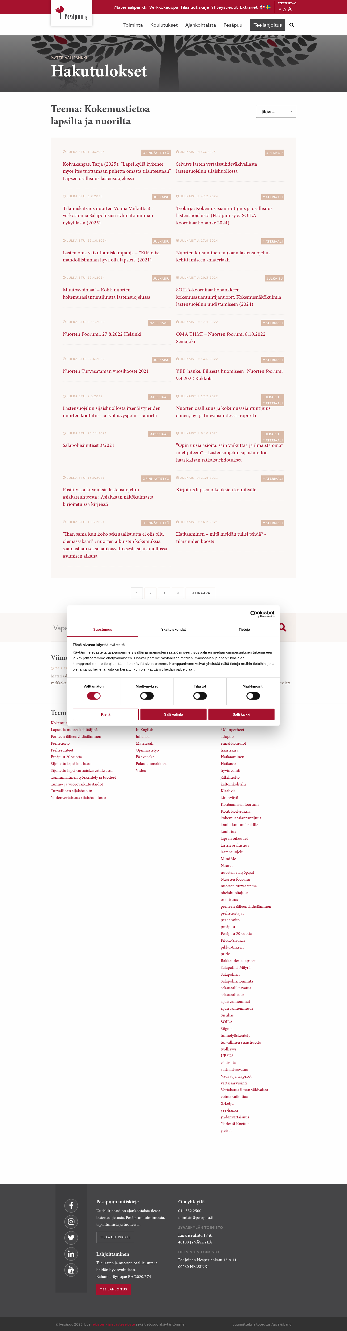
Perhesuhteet (62, 750)
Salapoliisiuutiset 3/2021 (88, 445)
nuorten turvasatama (239, 886)
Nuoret (227, 865)
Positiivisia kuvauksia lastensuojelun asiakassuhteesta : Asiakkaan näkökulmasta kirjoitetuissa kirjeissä (108, 497)
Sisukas (227, 1015)
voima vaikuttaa (234, 1096)
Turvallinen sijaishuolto (71, 791)
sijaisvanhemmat (235, 1001)
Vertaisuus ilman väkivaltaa (244, 1089)
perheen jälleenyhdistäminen (246, 906)
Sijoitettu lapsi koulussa (71, 763)
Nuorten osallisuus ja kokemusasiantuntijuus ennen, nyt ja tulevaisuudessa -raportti (223, 411)
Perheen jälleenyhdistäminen (76, 736)
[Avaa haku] (291, 24)
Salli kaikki (241, 715)
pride (225, 954)
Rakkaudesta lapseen (239, 960)
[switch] (147, 696)
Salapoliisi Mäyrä (235, 967)
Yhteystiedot (224, 7)
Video (141, 770)
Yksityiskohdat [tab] (173, 629)
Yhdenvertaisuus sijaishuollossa (78, 797)
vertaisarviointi (234, 1083)
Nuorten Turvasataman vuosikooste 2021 (106, 371)
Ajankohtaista (200, 25)
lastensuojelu (232, 852)
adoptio (227, 736)
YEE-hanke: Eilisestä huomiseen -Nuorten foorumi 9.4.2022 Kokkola (229, 374)
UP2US (227, 1055)
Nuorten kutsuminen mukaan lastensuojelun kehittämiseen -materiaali (223, 256)
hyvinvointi (230, 770)
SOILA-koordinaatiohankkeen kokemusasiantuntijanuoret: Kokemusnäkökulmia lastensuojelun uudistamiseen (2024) (228, 297)
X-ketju (227, 1103)
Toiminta (133, 25)
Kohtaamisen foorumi (240, 804)
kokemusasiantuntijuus (241, 818)
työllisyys (229, 1049)
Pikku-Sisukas (233, 940)
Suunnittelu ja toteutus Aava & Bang (262, 1324)
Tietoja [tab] (244, 629)
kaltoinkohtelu (233, 784)
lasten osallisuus (235, 845)
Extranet (249, 7)
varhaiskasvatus (234, 1069)
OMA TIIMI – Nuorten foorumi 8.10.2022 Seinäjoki (221, 337)
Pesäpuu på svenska (268, 7)
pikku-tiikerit (232, 947)
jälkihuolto (230, 777)
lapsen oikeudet (234, 838)
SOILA (227, 1021)
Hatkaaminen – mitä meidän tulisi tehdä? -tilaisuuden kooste (221, 537)
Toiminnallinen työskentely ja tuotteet (83, 777)
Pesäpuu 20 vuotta (66, 757)
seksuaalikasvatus (236, 988)
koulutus (228, 831)
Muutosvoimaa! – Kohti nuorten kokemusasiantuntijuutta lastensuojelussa (106, 293)
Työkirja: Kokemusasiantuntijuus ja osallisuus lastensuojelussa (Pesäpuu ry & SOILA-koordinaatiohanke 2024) (224, 216)
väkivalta (228, 1062)
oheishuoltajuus (235, 892)
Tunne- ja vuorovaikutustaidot (77, 784)
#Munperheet (232, 729)
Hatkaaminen (232, 757)
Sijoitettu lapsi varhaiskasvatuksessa (82, 770)
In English (144, 729)
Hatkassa (228, 763)
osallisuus (229, 899)
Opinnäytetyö (156, 153)
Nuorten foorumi (235, 879)
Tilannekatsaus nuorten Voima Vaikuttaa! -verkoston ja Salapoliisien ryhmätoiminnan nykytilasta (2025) (108, 216)
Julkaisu (275, 153)
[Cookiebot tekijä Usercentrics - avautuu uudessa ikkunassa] (254, 613)
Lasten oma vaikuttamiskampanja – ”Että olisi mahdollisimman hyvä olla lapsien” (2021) (111, 256)
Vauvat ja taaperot (236, 1076)
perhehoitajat (232, 913)
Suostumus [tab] (102, 629)
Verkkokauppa (163, 7)
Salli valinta (173, 715)
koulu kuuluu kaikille (239, 824)
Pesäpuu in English (262, 7)
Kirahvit (228, 791)
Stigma (227, 1028)
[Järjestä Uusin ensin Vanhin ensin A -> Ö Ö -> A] (276, 111)
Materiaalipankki (130, 7)
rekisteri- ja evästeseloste (113, 1324)
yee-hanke (229, 1110)
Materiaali (273, 197)
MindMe (228, 858)
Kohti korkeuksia (235, 811)
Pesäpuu (71, 13)
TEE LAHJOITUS (113, 1289)
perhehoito (230, 920)
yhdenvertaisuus (235, 1117)
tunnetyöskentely (235, 1035)
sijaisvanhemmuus (237, 1008)
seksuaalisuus (233, 994)
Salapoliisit (230, 974)
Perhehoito (60, 743)
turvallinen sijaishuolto (241, 1042)
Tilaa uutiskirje (194, 7)
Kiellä (105, 715)
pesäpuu (228, 926)
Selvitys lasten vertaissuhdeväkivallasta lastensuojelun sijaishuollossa (216, 167)
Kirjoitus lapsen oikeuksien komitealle (216, 489)
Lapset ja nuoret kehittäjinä (74, 729)
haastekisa (229, 750)
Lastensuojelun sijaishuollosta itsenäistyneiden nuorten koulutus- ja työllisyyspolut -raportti (112, 411)
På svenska (145, 757)
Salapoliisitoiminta (237, 981)
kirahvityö (229, 797)
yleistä (226, 1130)
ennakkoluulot (233, 743)
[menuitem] (130, 7)
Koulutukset (164, 25)
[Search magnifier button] (282, 627)
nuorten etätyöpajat (237, 872)
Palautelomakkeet (151, 763)
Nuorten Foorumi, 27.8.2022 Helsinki (102, 334)
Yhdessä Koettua (235, 1123)
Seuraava (200, 593)
